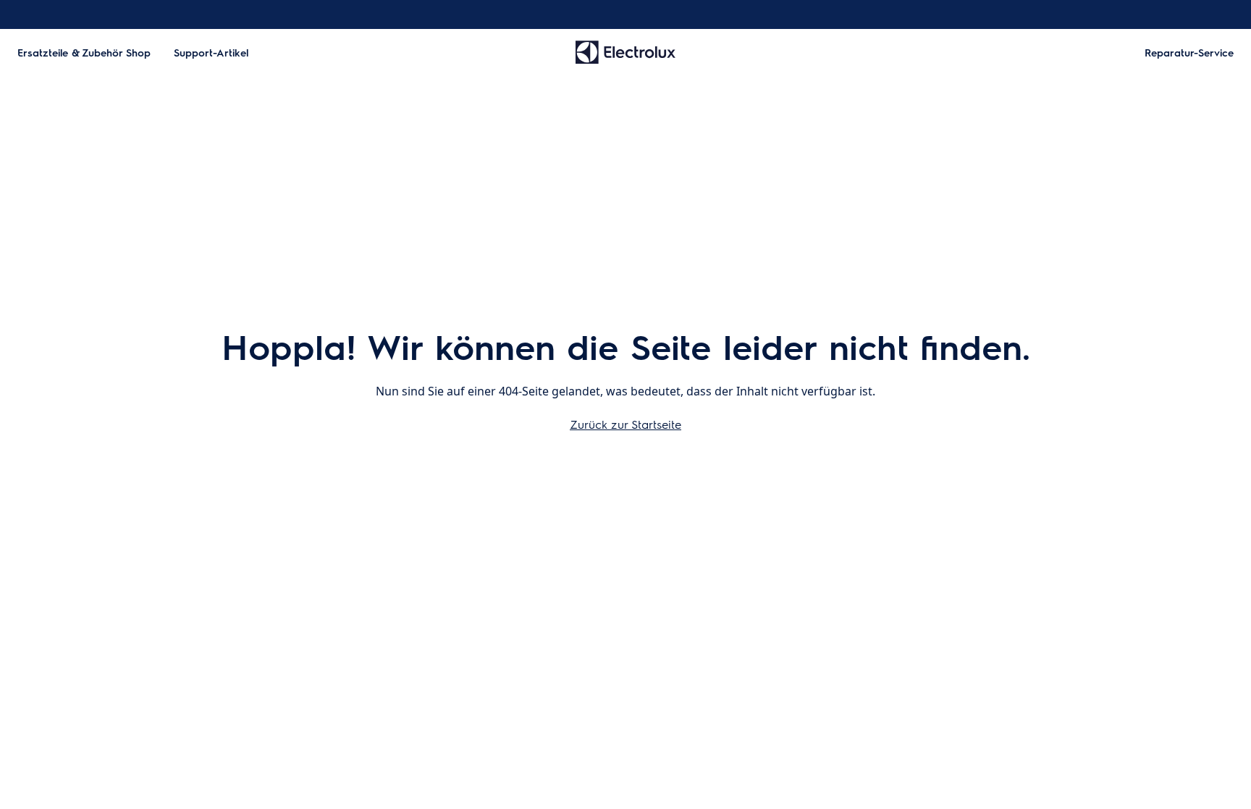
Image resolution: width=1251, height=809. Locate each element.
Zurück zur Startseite (625, 424)
